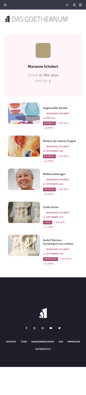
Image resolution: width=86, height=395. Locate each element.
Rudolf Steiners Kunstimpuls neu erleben (58, 242)
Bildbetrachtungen (54, 174)
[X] (34, 328)
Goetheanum (50, 259)
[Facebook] (26, 328)
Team (24, 342)
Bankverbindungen (42, 342)
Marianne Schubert (43, 67)
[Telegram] (59, 328)
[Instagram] (43, 328)
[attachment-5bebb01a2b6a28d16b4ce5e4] (24, 179)
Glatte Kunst (50, 207)
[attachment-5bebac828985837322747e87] (24, 146)
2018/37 (47, 222)
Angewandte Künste (55, 108)
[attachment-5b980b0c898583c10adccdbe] (24, 245)
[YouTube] (51, 328)
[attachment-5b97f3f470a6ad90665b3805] (24, 212)
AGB (61, 342)
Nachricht (49, 123)
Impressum (74, 342)
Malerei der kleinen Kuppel (59, 141)
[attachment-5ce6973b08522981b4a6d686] (24, 113)
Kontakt (11, 342)
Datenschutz (43, 349)
